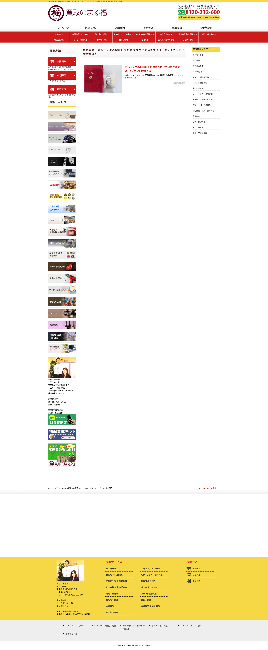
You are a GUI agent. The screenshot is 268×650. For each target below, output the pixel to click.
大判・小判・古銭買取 (202, 105)
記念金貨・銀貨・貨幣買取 (203, 110)
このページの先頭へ (209, 488)
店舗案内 (120, 27)
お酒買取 (144, 39)
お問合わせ (205, 27)
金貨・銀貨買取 (199, 121)
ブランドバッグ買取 (74, 625)
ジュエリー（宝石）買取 (105, 625)
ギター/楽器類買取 (209, 34)
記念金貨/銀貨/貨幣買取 (188, 34)
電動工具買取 (59, 39)
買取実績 (177, 27)
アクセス (148, 27)
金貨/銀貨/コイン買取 (80, 34)
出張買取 (196, 568)
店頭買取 (196, 574)
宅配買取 (196, 581)
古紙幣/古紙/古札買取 (166, 39)
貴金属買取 (59, 34)
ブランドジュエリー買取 (191, 625)
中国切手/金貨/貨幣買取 (145, 34)
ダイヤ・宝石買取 (160, 625)
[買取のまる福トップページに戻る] (77, 6)
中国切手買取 (198, 88)
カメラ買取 (123, 39)
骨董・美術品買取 (200, 133)
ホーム (50, 488)
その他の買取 (188, 39)
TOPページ (62, 27)
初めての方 (91, 27)
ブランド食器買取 (80, 39)
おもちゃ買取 (102, 39)
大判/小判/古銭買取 (102, 34)
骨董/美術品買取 (166, 34)
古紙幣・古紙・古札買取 (203, 99)
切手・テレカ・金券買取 (123, 34)
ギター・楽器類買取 (201, 77)
